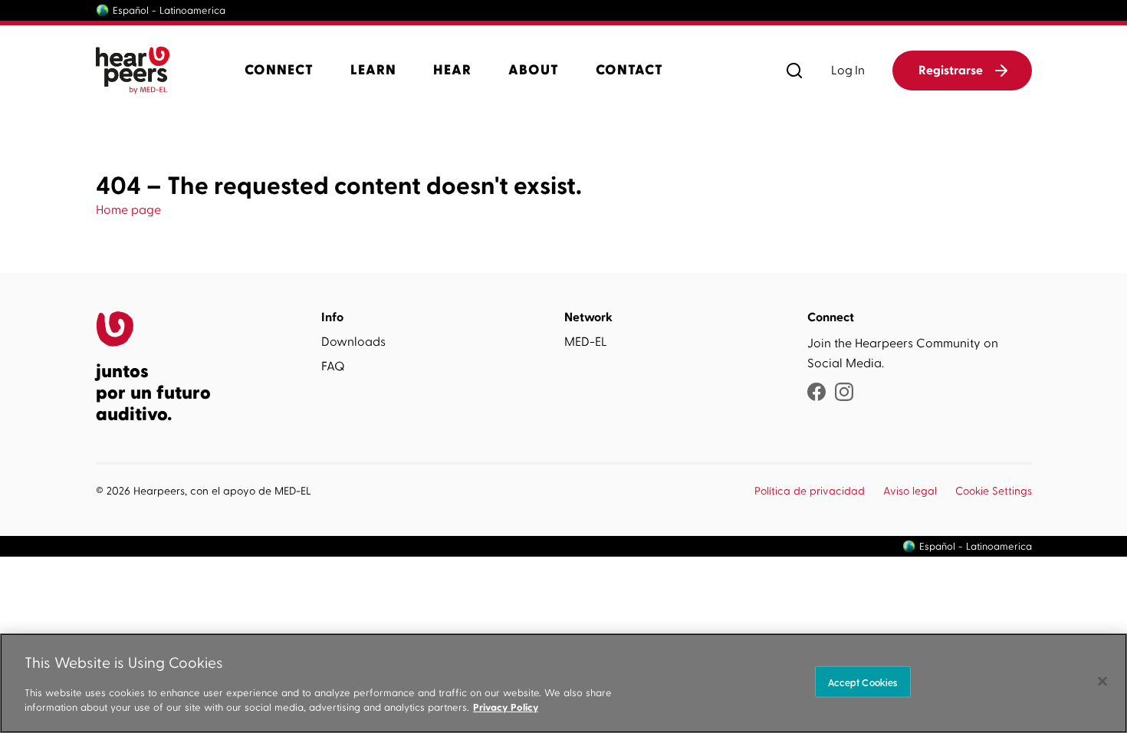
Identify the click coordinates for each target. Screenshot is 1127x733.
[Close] (1102, 681)
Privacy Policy (505, 707)
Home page (128, 210)
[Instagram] (844, 394)
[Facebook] (816, 394)
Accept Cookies (862, 681)
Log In (848, 70)
